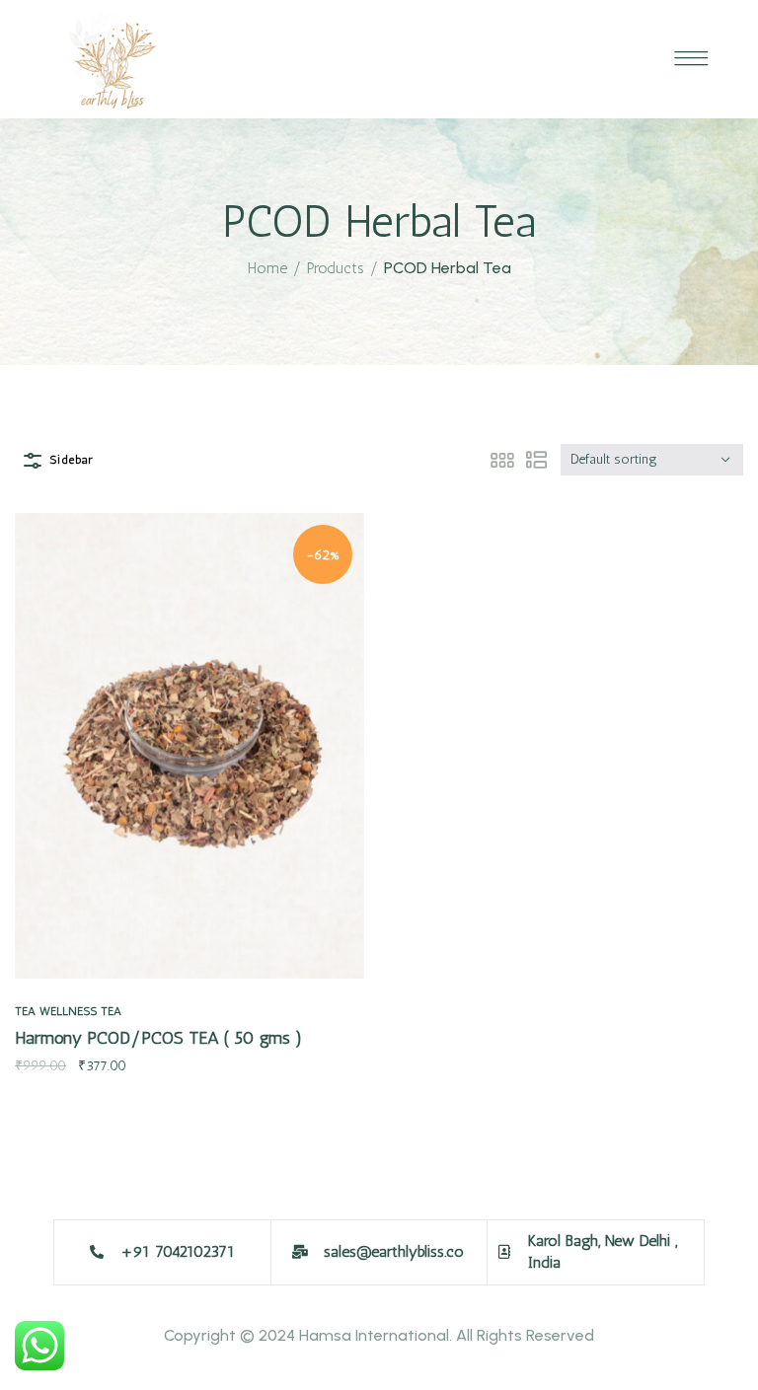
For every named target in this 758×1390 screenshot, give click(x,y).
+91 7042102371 (177, 1251)
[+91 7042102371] (97, 1252)
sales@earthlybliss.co (394, 1251)
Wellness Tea (80, 1011)
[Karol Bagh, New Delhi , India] (504, 1252)
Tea (25, 1011)
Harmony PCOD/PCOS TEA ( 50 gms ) (158, 1038)
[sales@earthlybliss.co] (300, 1252)
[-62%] (189, 744)
